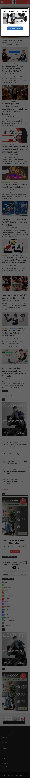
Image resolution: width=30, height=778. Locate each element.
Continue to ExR (15, 33)
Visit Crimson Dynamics (15, 28)
